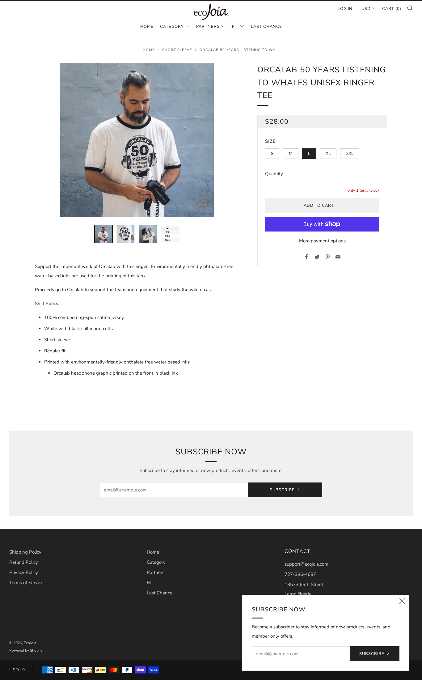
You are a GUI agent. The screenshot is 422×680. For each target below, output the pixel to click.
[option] (137, 140)
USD (366, 8)
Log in (345, 8)
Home (147, 26)
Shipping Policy (25, 552)
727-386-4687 (300, 574)
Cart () (391, 8)
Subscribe (282, 490)
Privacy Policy (23, 572)
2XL (349, 153)
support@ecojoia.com (306, 564)
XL (328, 153)
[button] (103, 234)
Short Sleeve (177, 50)
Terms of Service (26, 583)
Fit (235, 26)
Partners (208, 26)
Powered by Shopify (26, 650)
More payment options (322, 241)
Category (172, 26)
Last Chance (266, 26)
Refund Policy (23, 562)
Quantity (274, 174)
